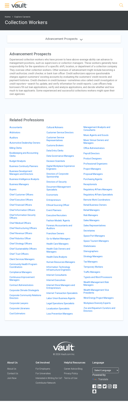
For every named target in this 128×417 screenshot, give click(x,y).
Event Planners (54, 210)
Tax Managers (91, 261)
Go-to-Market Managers (58, 238)
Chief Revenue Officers (21, 233)
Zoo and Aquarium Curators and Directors (99, 309)
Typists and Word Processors (98, 277)
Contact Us (12, 373)
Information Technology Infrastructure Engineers (59, 268)
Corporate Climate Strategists (24, 290)
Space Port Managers (94, 236)
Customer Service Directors (60, 132)
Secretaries (89, 230)
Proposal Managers (93, 174)
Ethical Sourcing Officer (58, 205)
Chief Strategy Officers (21, 243)
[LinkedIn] (100, 386)
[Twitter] (105, 386)
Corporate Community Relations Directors (25, 296)
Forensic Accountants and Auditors (59, 227)
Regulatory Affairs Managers (98, 189)
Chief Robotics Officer (20, 238)
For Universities (43, 373)
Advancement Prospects (61, 39)
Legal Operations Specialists (60, 303)
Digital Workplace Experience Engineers (61, 167)
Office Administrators (94, 148)
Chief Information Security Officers (23, 216)
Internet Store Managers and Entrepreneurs (61, 286)
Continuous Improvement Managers (22, 278)
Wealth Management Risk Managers (96, 283)
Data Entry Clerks (55, 150)
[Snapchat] (94, 391)
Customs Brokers (55, 145)
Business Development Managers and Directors (21, 172)
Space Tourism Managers (96, 241)
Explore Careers (22, 17)
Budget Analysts (18, 161)
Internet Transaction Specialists (62, 293)
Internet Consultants (57, 275)
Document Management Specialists (59, 188)
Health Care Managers (58, 244)
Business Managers (19, 184)
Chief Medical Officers (20, 223)
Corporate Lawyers (19, 303)
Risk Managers (91, 215)
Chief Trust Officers (19, 254)
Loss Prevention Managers (60, 313)
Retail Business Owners (95, 205)
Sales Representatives (95, 225)
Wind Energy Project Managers (99, 298)
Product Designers (93, 158)
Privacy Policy (71, 373)
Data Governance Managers (60, 156)
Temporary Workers (93, 267)
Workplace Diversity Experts (97, 303)
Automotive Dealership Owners (25, 143)
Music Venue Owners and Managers (96, 141)
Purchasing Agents (93, 179)
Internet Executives (56, 280)
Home (8, 17)
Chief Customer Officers (21, 194)
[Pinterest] (115, 386)
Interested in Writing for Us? (49, 378)
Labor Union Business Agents (61, 298)
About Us (11, 369)
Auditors (14, 137)
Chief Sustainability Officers (23, 249)
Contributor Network (46, 383)
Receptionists (90, 184)
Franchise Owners (55, 233)
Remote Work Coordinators (97, 200)
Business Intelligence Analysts (24, 179)
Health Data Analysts (57, 257)
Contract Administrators (21, 285)
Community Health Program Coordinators (23, 265)
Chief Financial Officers (21, 205)
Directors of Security (57, 182)
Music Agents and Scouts (96, 135)
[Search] (121, 5)
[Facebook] (94, 386)
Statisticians (90, 246)
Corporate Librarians (20, 308)
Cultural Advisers (55, 127)
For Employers (43, 369)
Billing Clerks (16, 148)
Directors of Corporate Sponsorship (58, 175)
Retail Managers (92, 210)
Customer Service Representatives (55, 139)
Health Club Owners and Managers (58, 250)
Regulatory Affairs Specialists (98, 194)
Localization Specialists (58, 308)
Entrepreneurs (54, 200)
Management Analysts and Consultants (97, 128)
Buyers (13, 189)
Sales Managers (91, 220)
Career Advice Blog (73, 369)
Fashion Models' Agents (58, 220)
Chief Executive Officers (21, 200)
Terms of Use (70, 378)
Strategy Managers (93, 256)
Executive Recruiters (57, 215)
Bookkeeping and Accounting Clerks (24, 154)
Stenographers (91, 251)
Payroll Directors (92, 153)
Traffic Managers (92, 272)
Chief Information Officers (22, 210)
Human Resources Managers (61, 262)
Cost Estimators (17, 313)
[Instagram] (110, 386)
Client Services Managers (22, 259)
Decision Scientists (56, 161)
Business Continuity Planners (24, 166)
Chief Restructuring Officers (23, 228)
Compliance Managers (21, 272)
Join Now (12, 378)
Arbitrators (15, 132)
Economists (52, 195)
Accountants (16, 127)
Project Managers (92, 169)
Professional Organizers (95, 163)
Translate (103, 379)
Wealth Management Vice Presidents (96, 291)
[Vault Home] (19, 4)
